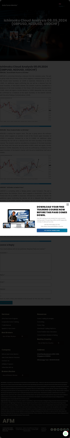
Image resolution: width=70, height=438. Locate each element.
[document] (35, 219)
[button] (67, 204)
